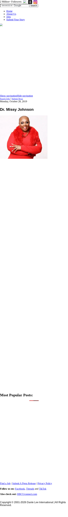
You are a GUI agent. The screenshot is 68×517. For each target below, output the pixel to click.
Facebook (20, 488)
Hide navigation (25, 95)
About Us (11, 14)
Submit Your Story (15, 19)
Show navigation (8, 95)
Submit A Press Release (24, 483)
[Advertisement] (34, 60)
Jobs (8, 16)
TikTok (42, 488)
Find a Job (5, 483)
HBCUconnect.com (27, 494)
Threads (30, 488)
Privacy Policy (44, 483)
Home (9, 11)
